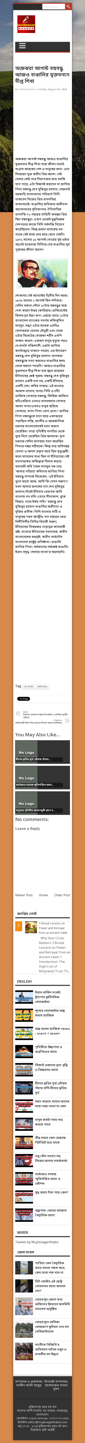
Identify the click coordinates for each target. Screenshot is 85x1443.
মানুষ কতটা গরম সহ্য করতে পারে (49, 1122)
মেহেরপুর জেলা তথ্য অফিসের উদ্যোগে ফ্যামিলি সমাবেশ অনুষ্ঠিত (52, 1304)
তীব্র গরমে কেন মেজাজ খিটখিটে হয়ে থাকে (50, 1140)
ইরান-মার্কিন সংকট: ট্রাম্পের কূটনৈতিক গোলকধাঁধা (48, 997)
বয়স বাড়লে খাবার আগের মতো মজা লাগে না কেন (52, 1104)
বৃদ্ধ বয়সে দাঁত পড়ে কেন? (51, 1193)
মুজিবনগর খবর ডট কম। (53, 1426)
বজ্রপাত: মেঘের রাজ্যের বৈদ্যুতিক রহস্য (51, 1213)
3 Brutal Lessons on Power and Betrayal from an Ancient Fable (53, 928)
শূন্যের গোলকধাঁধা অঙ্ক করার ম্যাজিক (50, 1013)
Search (68, 7)
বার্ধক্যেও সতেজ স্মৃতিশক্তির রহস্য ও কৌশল (47, 1179)
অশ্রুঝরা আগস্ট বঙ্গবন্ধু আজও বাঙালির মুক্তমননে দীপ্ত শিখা (42, 75)
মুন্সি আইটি (48, 1430)
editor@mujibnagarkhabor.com (47, 1422)
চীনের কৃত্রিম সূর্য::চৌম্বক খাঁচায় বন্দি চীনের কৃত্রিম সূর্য (51, 1088)
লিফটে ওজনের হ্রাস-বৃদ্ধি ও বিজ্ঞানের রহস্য (51, 1067)
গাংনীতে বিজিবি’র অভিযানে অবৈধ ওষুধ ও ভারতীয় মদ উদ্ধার (50, 1350)
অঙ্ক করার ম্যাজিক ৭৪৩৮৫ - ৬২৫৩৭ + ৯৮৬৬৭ (52, 1031)
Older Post (62, 895)
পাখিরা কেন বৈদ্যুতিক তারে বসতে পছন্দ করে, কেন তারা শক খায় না (50, 1268)
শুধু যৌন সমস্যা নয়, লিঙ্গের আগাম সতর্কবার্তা (51, 1158)
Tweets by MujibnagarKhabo (37, 1242)
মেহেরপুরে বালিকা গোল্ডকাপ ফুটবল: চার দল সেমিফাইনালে (52, 1327)
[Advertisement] (42, 127)
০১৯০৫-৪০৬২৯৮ (38, 1418)
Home (43, 895)
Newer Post (24, 895)
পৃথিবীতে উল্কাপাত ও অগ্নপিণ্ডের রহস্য (48, 1049)
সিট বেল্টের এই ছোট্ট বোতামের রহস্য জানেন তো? (50, 1286)
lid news (28, 686)
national (42, 686)
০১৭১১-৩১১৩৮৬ (59, 1418)
